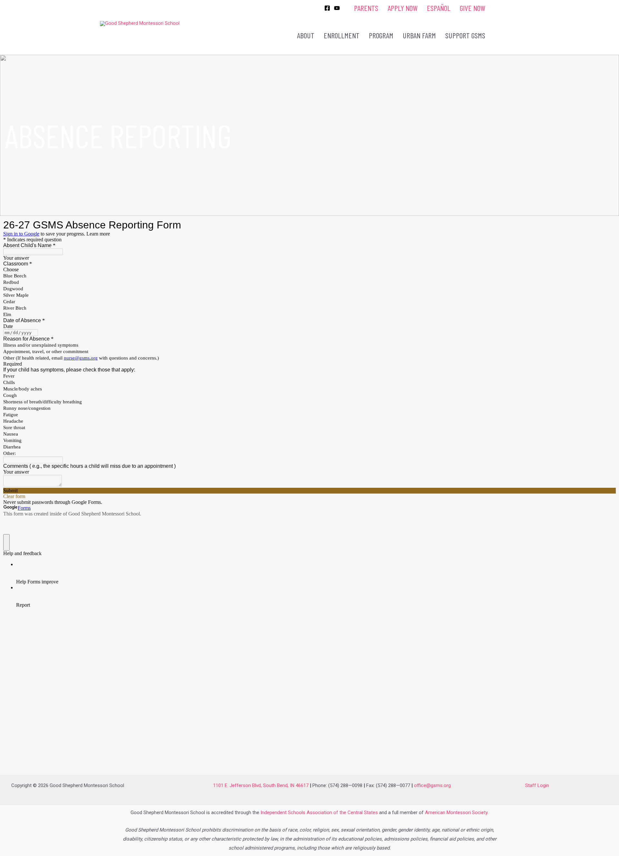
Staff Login (537, 785)
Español (438, 8)
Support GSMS (465, 35)
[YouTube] (337, 8)
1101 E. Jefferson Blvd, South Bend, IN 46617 (261, 785)
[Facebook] (327, 8)
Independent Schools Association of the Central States (319, 812)
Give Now (472, 8)
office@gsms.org (432, 785)
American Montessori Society (456, 812)
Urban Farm (419, 35)
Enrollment (341, 35)
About (305, 35)
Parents (366, 8)
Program (381, 35)
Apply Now (403, 8)
